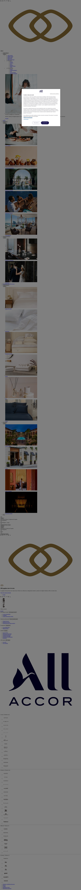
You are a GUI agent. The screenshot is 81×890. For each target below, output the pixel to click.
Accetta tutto (45, 122)
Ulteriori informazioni (28, 117)
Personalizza (36, 122)
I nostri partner (25, 119)
